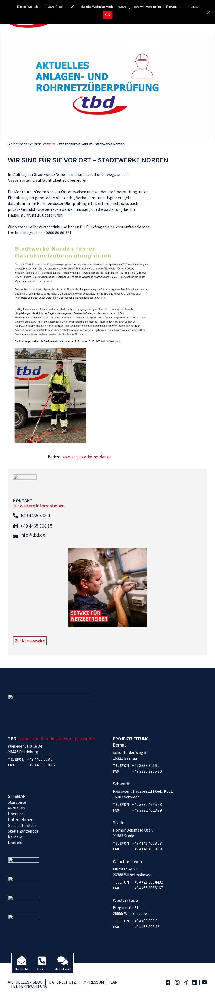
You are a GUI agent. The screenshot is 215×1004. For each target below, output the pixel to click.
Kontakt (15, 842)
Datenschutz (62, 982)
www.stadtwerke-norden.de (86, 456)
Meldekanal (63, 969)
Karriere (15, 836)
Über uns (16, 813)
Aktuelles (16, 808)
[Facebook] (168, 982)
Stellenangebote (23, 831)
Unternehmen (20, 819)
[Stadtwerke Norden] (79, 346)
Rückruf (42, 969)
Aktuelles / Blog (25, 982)
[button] (30, 640)
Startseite (49, 144)
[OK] (208, 12)
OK (107, 15)
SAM (114, 982)
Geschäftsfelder (22, 825)
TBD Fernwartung (29, 986)
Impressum (93, 982)
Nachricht (22, 969)
